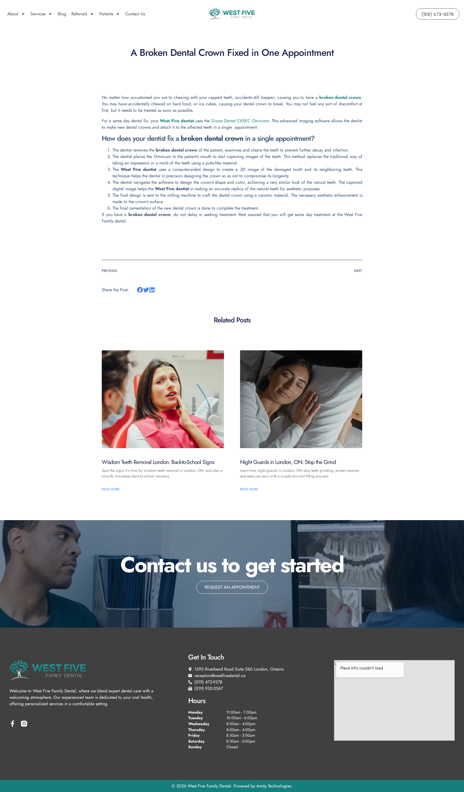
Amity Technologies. (274, 786)
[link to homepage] (232, 14)
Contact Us (135, 14)
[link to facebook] (12, 724)
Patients (106, 14)
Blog (62, 14)
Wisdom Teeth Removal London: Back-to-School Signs (158, 462)
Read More (111, 489)
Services (38, 14)
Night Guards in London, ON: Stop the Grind (288, 462)
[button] (140, 290)
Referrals (79, 14)
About (12, 14)
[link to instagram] (24, 724)
